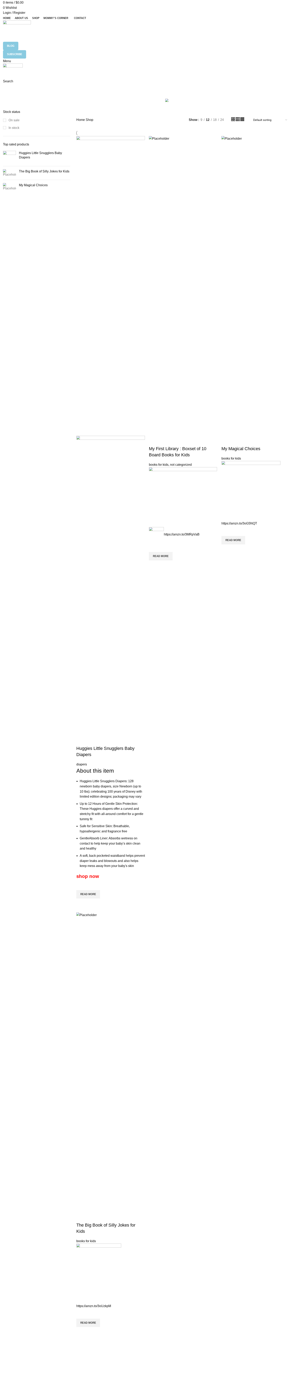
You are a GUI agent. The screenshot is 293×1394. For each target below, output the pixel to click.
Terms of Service (121, 1357)
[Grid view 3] (238, 120)
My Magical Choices (33, 185)
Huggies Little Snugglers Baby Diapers (40, 155)
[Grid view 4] (242, 120)
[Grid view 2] (233, 120)
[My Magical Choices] (9, 187)
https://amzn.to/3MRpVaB (182, 534)
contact (115, 1384)
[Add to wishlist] (81, 885)
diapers (81, 764)
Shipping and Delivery (124, 1364)
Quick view (81, 903)
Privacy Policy (119, 1377)
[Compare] (81, 740)
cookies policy (119, 1350)
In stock (13, 127)
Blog (10, 45)
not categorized (181, 464)
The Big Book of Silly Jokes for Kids (44, 171)
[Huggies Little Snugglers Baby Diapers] (9, 157)
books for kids (158, 464)
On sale (14, 120)
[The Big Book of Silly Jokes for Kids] (9, 173)
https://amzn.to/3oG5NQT (239, 523)
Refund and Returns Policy (127, 1371)
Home (81, 119)
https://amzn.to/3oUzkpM (93, 1306)
